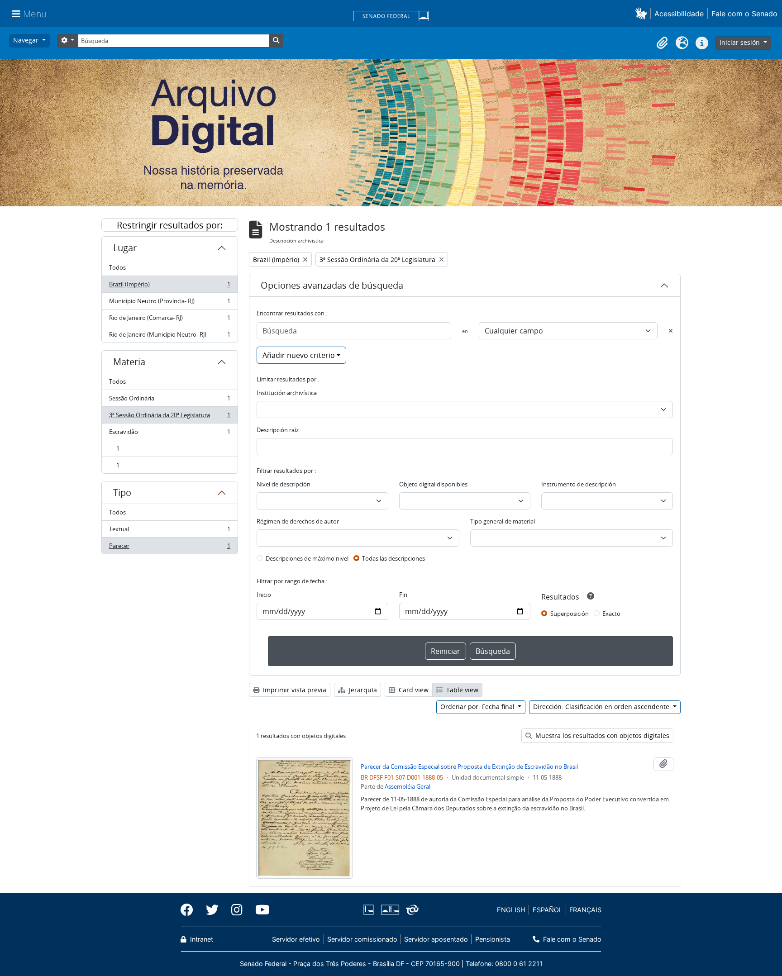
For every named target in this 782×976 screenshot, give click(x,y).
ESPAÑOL (548, 910)
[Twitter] (212, 909)
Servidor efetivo (296, 939)
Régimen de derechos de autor (298, 521)
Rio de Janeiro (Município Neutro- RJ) (169, 336)
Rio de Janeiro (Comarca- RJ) (169, 320)
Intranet (200, 939)
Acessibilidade (679, 13)
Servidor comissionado (362, 939)
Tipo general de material (502, 521)
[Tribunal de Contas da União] (411, 910)
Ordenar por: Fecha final (478, 706)
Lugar (125, 248)
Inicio (264, 594)
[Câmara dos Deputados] (370, 910)
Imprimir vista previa (293, 690)
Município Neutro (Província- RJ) (169, 303)
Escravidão (169, 434)
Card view (413, 690)
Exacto (611, 613)
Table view (461, 690)
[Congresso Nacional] (389, 910)
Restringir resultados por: (170, 225)
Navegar (26, 40)
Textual (169, 531)
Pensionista (492, 939)
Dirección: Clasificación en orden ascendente (602, 706)
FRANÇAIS (585, 910)
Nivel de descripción (283, 484)
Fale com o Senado (744, 13)
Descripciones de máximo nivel (307, 558)
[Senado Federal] (391, 16)
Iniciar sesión (741, 42)
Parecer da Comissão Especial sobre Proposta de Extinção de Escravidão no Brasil (469, 766)
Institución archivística (287, 393)
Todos (117, 267)
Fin (403, 594)
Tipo (122, 492)
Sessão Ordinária (169, 400)
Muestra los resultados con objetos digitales (601, 735)
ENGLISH (511, 910)
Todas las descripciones (393, 558)
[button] (642, 13)
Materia (129, 362)
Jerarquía (362, 690)
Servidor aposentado (436, 939)
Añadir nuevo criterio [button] (298, 355)
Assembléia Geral (407, 786)
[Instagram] (237, 909)
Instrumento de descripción (578, 484)
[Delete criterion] (670, 330)
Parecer (169, 548)
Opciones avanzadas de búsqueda (332, 285)
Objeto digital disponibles (433, 484)
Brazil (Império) (169, 286)
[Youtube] (259, 909)
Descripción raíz (278, 430)
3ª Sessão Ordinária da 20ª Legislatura (169, 417)
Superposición (569, 613)
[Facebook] (190, 909)
